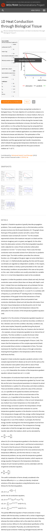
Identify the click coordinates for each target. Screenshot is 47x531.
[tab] (8, 176)
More (27, 102)
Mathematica (36, 2)
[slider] (7, 45)
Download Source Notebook (11, 102)
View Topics (35, 10)
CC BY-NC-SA (24, 157)
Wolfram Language (24, 2)
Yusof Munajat (28, 155)
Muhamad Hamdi (17, 155)
